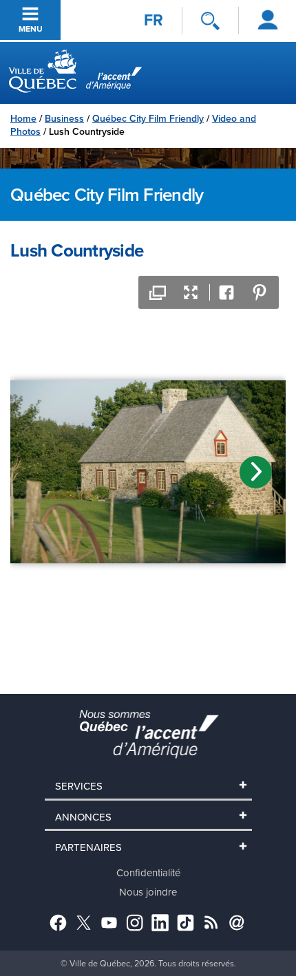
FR (153, 20)
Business (64, 118)
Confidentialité (148, 872)
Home (23, 118)
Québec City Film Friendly (148, 118)
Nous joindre (148, 892)
